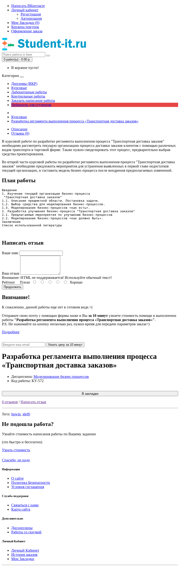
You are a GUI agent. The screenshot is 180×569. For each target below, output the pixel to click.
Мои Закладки (22, 559)
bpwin (16, 414)
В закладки (90, 393)
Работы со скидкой (26, 532)
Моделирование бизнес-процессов (61, 377)
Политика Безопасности (30, 483)
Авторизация (31, 18)
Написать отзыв (33, 402)
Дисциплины (22, 528)
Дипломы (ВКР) (24, 84)
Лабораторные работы (29, 92)
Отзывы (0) (20, 133)
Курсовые (19, 88)
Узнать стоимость (16, 450)
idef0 (26, 414)
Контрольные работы (28, 96)
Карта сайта (20, 509)
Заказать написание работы (33, 100)
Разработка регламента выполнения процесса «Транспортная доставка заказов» (75, 121)
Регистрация (31, 14)
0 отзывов (10, 402)
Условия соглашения (27, 487)
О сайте (17, 478)
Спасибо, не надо (16, 460)
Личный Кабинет (25, 550)
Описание (19, 129)
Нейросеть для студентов (31, 105)
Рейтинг (8, 282)
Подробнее (10, 332)
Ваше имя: (10, 253)
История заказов (24, 555)
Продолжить (12, 287)
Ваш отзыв (10, 273)
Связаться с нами (25, 505)
